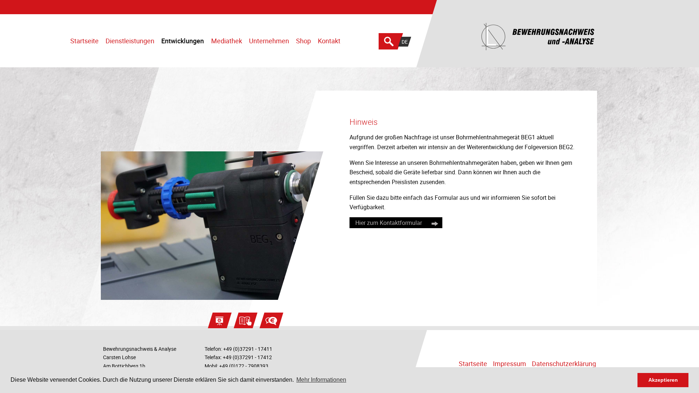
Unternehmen (269, 40)
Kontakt (329, 40)
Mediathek (226, 40)
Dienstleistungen (130, 40)
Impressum (509, 363)
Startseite (84, 40)
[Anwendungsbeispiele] (220, 320)
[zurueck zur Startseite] (589, 37)
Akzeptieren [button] (663, 380)
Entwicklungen (182, 40)
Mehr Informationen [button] (321, 380)
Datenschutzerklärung (564, 363)
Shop (303, 40)
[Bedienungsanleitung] (245, 320)
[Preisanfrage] (271, 320)
